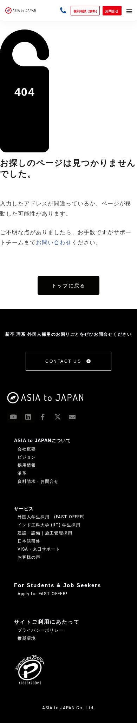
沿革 (22, 473)
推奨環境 (27, 638)
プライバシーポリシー (40, 630)
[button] (129, 11)
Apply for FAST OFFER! (42, 593)
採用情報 (27, 465)
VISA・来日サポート (39, 549)
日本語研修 (29, 541)
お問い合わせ (54, 242)
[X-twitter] (57, 416)
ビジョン (27, 457)
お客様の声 (29, 557)
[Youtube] (13, 416)
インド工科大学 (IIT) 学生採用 (49, 524)
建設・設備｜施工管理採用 (45, 533)
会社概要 (27, 449)
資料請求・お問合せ (38, 481)
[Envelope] (72, 416)
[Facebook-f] (43, 416)
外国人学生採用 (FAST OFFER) (51, 516)
